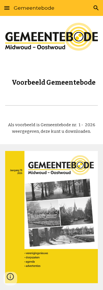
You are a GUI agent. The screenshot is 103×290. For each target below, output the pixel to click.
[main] (51, 76)
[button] (7, 8)
